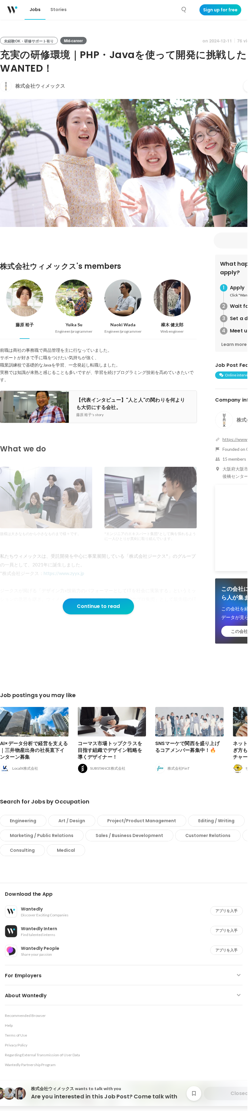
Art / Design (71, 821)
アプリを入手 (226, 910)
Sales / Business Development (129, 835)
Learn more (234, 344)
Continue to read (98, 606)
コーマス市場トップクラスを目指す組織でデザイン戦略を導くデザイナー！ (110, 750)
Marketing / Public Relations (41, 835)
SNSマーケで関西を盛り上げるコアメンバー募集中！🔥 (187, 747)
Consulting (22, 850)
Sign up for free (220, 10)
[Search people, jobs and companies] (184, 10)
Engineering (23, 821)
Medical (66, 850)
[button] (126, 894)
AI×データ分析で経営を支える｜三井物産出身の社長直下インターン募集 (34, 750)
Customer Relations (207, 835)
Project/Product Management (141, 821)
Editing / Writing (216, 821)
